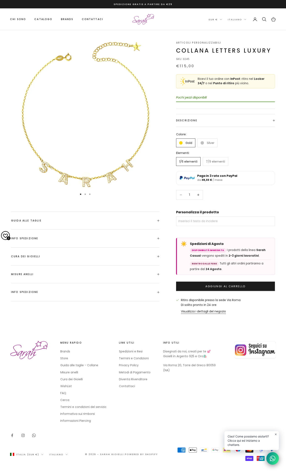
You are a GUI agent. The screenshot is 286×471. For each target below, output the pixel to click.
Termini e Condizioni (134, 358)
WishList (66, 386)
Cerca (64, 400)
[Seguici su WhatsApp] (34, 435)
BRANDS (67, 19)
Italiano (235, 19)
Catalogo (43, 19)
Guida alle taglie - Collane (79, 365)
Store (64, 358)
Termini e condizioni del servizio (83, 407)
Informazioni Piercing (75, 421)
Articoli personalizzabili (198, 42)
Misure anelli (69, 372)
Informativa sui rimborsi (77, 414)
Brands (65, 351)
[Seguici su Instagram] (23, 435)
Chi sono (18, 19)
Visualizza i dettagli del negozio (203, 311)
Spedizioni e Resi (131, 351)
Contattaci (92, 19)
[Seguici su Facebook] (12, 435)
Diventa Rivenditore (133, 379)
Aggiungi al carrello (225, 286)
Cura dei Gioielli (71, 379)
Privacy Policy (129, 365)
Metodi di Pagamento (135, 372)
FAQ (63, 393)
